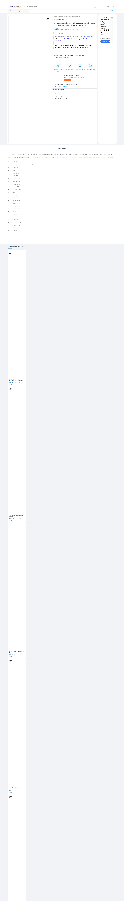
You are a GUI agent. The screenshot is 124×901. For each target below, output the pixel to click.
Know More (67, 80)
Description (62, 149)
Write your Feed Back (62, 86)
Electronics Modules (63, 16)
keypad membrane (74, 16)
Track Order (112, 11)
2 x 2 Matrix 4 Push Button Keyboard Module (16, 379)
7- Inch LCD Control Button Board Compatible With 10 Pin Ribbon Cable (16, 789)
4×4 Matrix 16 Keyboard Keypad (16, 515)
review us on (105, 41)
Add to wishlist (59, 89)
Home (55, 16)
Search (94, 6)
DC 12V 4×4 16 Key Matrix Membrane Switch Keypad (16, 652)
